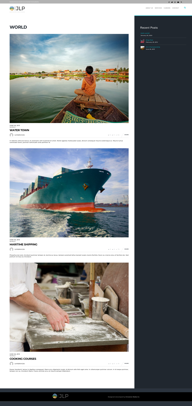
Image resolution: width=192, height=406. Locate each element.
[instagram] (175, 2)
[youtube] (178, 2)
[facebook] (169, 2)
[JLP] (17, 11)
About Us (149, 8)
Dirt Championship (153, 47)
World (13, 127)
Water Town (19, 130)
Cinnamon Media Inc (133, 397)
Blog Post (149, 40)
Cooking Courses (23, 358)
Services (158, 8)
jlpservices (20, 135)
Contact (175, 8)
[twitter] (172, 2)
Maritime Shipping (23, 244)
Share (126, 134)
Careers (167, 8)
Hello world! (145, 33)
